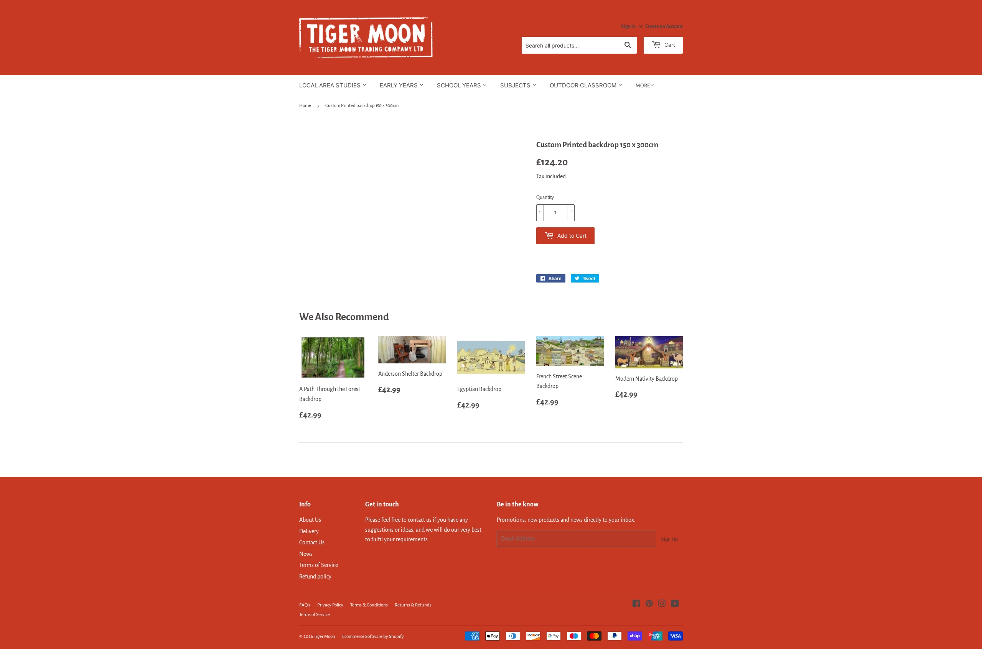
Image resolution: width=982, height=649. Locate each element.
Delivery (309, 531)
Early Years (399, 85)
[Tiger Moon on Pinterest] (649, 604)
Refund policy (315, 576)
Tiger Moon (324, 636)
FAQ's (304, 605)
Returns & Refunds (413, 605)
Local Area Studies (330, 85)
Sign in (628, 26)
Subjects (516, 85)
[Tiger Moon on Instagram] (662, 604)
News (306, 554)
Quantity (545, 197)
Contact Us (312, 542)
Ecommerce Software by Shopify (373, 636)
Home (305, 105)
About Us (310, 520)
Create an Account (664, 26)
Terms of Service (318, 565)
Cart (669, 44)
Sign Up (669, 539)
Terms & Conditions (369, 605)
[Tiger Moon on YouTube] (675, 604)
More (643, 86)
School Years (460, 85)
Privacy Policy (330, 605)
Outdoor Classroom (584, 85)
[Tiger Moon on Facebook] (636, 604)
